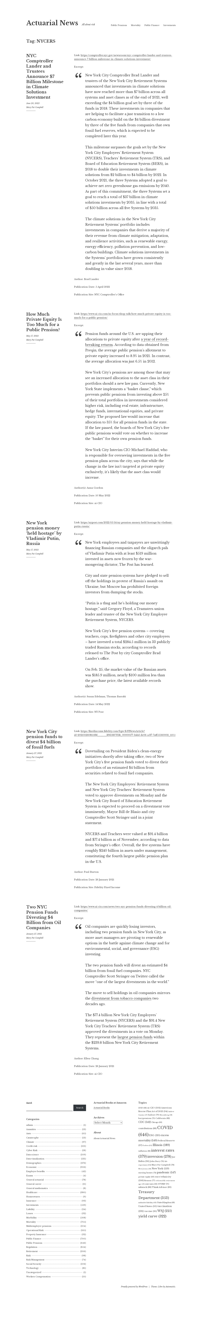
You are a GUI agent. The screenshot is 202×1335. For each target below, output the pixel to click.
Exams (29, 1175)
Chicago (156, 1122)
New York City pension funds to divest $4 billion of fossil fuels (44, 739)
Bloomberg (166, 1115)
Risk (28, 1255)
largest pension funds (135, 1037)
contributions (147, 1128)
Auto (28, 1133)
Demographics (33, 1163)
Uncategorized (33, 1272)
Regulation (31, 1247)
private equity (146, 1177)
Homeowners (33, 1196)
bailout (153, 1115)
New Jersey (144, 1169)
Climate (30, 1142)
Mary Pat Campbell (34, 107)
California (163, 1118)
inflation (144, 1151)
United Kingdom (166, 1202)
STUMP (163, 1184)
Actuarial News (52, 23)
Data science (32, 1154)
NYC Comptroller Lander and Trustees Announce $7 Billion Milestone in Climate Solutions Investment (44, 76)
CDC (144, 1122)
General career (33, 1184)
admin (29, 1125)
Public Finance (151, 25)
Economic (31, 1167)
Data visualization (35, 1159)
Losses (29, 1213)
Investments (169, 25)
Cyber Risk (31, 1150)
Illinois (161, 1145)
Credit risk (31, 1146)
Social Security (33, 1264)
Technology (32, 1268)
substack (144, 1187)
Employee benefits (35, 1171)
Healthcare (31, 1192)
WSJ (164, 1211)
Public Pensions (119, 25)
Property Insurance (36, 1234)
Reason (149, 1180)
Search (79, 1108)
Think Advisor (161, 1187)
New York (160, 1168)
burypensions (146, 1118)
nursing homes (147, 1173)
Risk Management (35, 1259)
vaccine (150, 1211)
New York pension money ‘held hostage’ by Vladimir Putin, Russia (44, 533)
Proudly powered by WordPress (134, 1286)
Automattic (170, 1286)
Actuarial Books (102, 1107)
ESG (154, 1135)
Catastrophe (32, 1137)
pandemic (166, 1172)
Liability (30, 1209)
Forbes (147, 1145)
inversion (159, 1156)
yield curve (152, 1216)
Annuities (31, 1129)
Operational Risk (35, 1230)
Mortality (136, 25)
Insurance (31, 1201)
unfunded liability (147, 1203)
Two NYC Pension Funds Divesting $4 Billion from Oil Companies (43, 917)
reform (160, 1181)
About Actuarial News (104, 1138)
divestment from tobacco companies (121, 998)
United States (147, 1206)
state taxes (151, 1184)
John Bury (157, 1161)
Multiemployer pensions (38, 1226)
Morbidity (31, 1217)
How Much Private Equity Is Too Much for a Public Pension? (44, 322)
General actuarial (35, 1180)
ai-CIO (154, 1107)
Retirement (32, 1251)
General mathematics (37, 1188)
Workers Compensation (38, 1276)
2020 (142, 1108)
